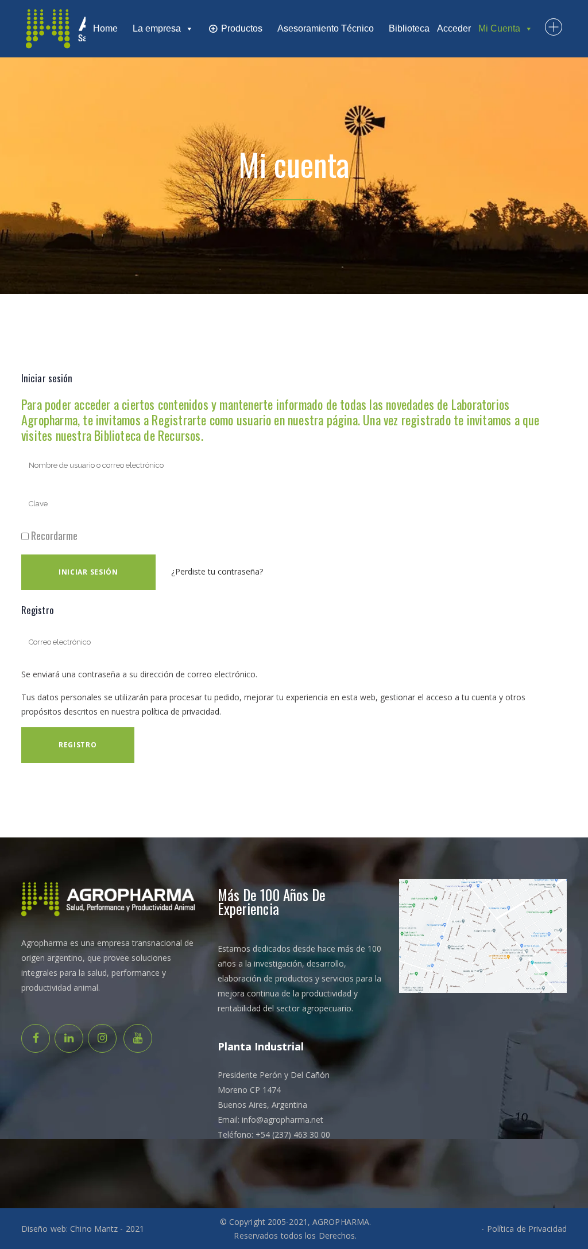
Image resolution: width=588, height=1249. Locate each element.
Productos (241, 28)
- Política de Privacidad (523, 1228)
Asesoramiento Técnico (325, 28)
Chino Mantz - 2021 (107, 1228)
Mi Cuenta (499, 28)
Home (105, 28)
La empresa (157, 28)
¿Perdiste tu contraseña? (217, 571)
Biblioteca (409, 28)
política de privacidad (180, 711)
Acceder (454, 28)
